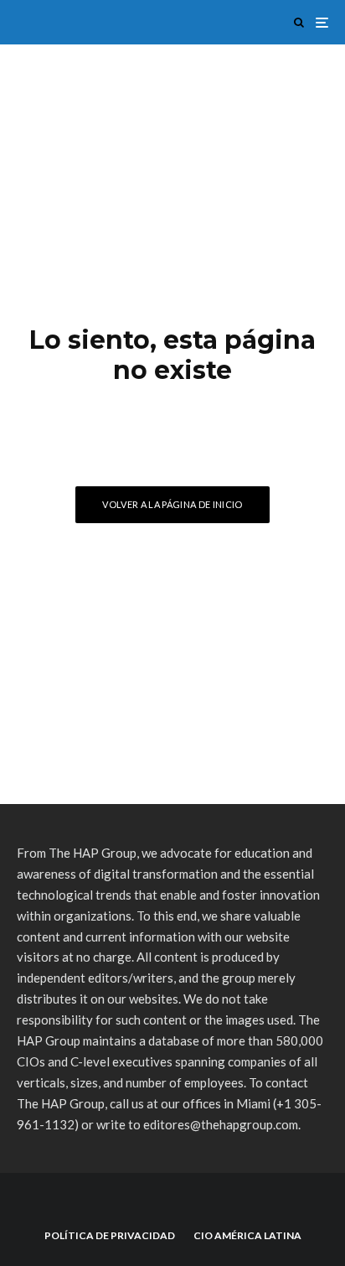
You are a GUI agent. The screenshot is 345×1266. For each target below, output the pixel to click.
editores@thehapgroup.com (220, 1124)
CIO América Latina (247, 1235)
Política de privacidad (109, 1235)
